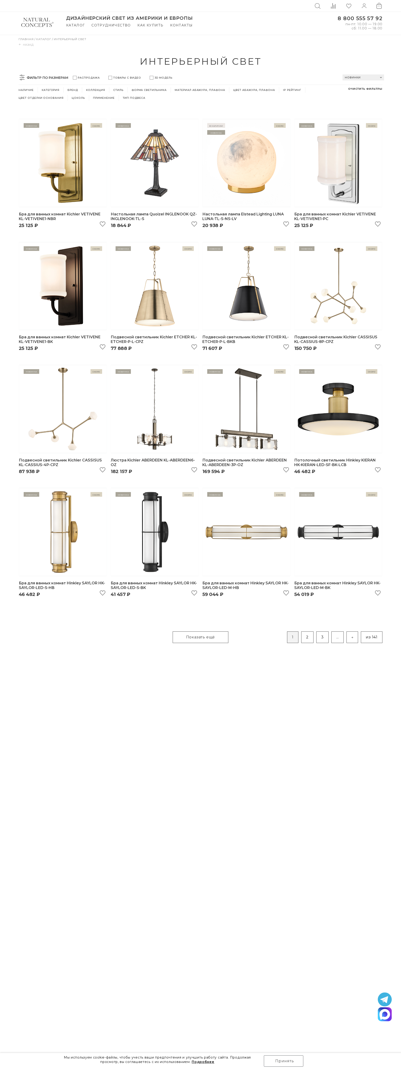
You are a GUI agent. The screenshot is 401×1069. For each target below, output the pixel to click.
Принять (284, 1061)
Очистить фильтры (365, 88)
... (337, 637)
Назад (28, 44)
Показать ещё (200, 637)
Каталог (75, 25)
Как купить (150, 25)
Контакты (181, 25)
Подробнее (203, 1062)
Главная (26, 39)
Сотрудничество (111, 25)
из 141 (372, 637)
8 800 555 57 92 (360, 18)
